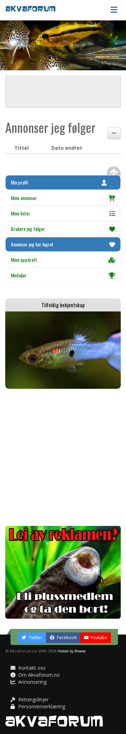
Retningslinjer (33, 699)
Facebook (66, 637)
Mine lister (20, 213)
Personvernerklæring (41, 706)
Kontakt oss (31, 667)
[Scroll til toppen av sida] (114, 173)
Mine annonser (24, 197)
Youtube (98, 637)
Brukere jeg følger (28, 228)
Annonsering (32, 681)
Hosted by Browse (71, 651)
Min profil (19, 182)
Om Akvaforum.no (38, 674)
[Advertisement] (63, 457)
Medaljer (19, 275)
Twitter (35, 637)
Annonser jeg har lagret (32, 244)
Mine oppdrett (24, 259)
